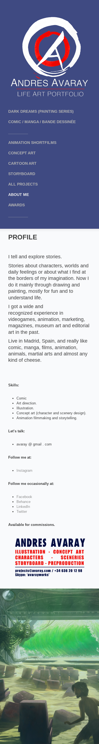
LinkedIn (23, 507)
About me (18, 194)
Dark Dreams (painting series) (41, 111)
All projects (23, 184)
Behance (23, 502)
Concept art (22, 153)
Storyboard (21, 174)
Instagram (24, 470)
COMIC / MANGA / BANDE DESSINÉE (42, 122)
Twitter (21, 511)
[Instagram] (44, 8)
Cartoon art (22, 163)
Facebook (24, 497)
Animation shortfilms (32, 142)
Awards (16, 205)
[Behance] (55, 8)
